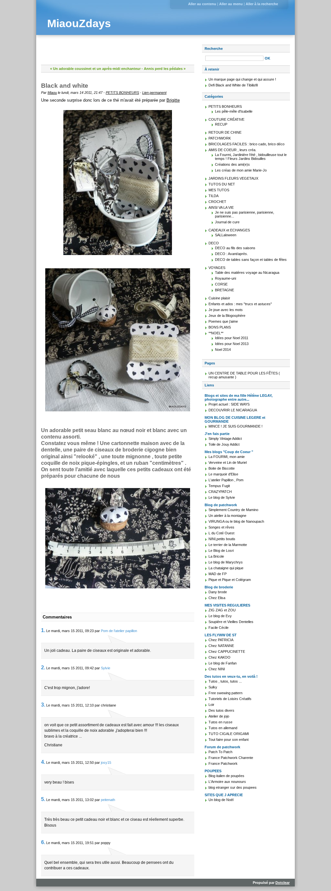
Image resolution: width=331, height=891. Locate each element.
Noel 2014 (223, 349)
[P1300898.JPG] (117, 339)
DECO (213, 243)
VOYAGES (216, 268)
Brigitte (173, 100)
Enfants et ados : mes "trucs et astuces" (240, 304)
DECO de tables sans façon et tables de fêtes (251, 260)
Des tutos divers (221, 710)
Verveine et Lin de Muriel (227, 462)
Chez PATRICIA (220, 640)
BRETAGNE (224, 290)
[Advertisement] (116, 54)
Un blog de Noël (220, 800)
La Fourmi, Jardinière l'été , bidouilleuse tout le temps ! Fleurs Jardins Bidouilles (251, 157)
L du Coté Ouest (221, 533)
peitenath (108, 800)
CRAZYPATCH (220, 492)
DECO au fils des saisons (235, 248)
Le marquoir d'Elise (223, 474)
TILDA (213, 196)
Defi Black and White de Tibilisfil (233, 85)
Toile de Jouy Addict (224, 444)
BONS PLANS (219, 327)
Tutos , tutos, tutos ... (225, 681)
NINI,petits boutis (221, 539)
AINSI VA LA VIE (221, 207)
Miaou (52, 93)
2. (43, 667)
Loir (211, 705)
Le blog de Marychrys (225, 562)
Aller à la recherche (262, 4)
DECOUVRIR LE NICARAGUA (232, 410)
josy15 (106, 762)
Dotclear (282, 883)
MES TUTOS (218, 190)
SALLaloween (225, 235)
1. (43, 630)
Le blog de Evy (220, 616)
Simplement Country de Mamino (233, 510)
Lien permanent (154, 93)
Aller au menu (231, 4)
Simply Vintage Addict (225, 438)
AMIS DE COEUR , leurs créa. (232, 150)
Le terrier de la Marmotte (227, 545)
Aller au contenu (202, 4)
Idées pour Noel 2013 (232, 344)
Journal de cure (227, 222)
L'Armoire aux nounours (227, 782)
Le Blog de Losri (221, 550)
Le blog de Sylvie (221, 497)
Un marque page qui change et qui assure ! (242, 79)
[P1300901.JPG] (117, 538)
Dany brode (217, 592)
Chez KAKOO (219, 657)
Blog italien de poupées (226, 776)
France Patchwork (223, 763)
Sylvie (105, 668)
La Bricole (216, 556)
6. (43, 842)
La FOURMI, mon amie (226, 457)
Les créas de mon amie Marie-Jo (241, 170)
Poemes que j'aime (223, 321)
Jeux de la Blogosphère (226, 315)
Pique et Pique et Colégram (229, 580)
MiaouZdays (79, 23)
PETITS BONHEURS (122, 93)
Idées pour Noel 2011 (231, 338)
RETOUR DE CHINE (224, 132)
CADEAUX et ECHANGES (229, 230)
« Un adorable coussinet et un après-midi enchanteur (95, 69)
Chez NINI (216, 669)
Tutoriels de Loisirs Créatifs (229, 699)
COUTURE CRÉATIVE (226, 119)
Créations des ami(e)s (232, 164)
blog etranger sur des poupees (232, 787)
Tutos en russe (220, 722)
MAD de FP (217, 574)
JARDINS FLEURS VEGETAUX (233, 178)
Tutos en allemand (222, 728)
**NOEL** (215, 333)
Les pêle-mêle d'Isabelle (233, 111)
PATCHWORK (219, 138)
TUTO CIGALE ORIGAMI (228, 734)
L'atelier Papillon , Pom (225, 480)
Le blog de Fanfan (222, 663)
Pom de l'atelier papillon (119, 631)
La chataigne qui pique (225, 568)
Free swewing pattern (225, 693)
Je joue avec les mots (225, 310)
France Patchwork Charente (230, 758)
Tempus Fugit (219, 486)
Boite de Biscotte (221, 468)
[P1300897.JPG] (117, 182)
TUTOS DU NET (221, 184)
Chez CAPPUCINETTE (226, 651)
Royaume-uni (225, 278)
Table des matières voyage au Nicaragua (247, 272)
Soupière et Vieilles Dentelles (230, 622)
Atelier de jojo (218, 716)
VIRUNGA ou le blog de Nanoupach (236, 521)
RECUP (221, 124)
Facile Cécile (218, 627)
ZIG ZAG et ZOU (222, 610)
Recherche (214, 48)
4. (43, 762)
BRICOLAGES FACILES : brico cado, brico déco (246, 144)
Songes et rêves (221, 527)
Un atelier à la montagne (227, 516)
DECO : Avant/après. (231, 254)
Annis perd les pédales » (165, 69)
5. (43, 799)
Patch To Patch (220, 752)
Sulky (212, 687)
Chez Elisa (216, 598)
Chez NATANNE (221, 646)
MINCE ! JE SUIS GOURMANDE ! (235, 426)
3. (43, 704)
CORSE (221, 284)
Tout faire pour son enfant (228, 739)
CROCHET (217, 202)
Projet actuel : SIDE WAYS (229, 404)
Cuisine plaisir (219, 298)
